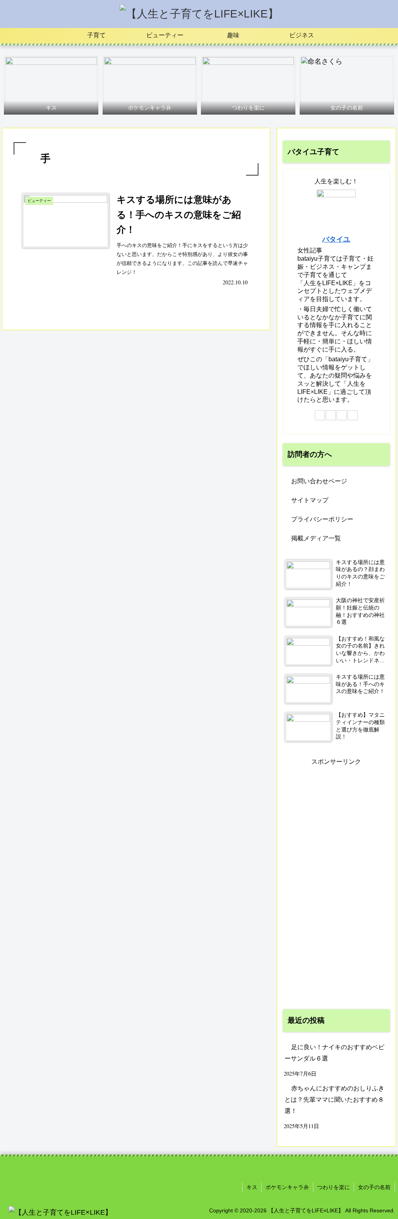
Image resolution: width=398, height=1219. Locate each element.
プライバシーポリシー (322, 519)
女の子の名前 (374, 1187)
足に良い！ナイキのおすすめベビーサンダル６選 (334, 1053)
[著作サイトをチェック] (320, 415)
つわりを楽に (333, 1187)
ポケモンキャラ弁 (287, 1187)
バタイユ (336, 239)
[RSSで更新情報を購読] (352, 415)
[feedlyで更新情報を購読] (342, 415)
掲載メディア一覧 (316, 538)
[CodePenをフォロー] (331, 415)
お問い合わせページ (319, 481)
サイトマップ (309, 500)
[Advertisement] (336, 884)
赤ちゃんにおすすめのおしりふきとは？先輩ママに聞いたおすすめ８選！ (334, 1099)
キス (251, 1187)
